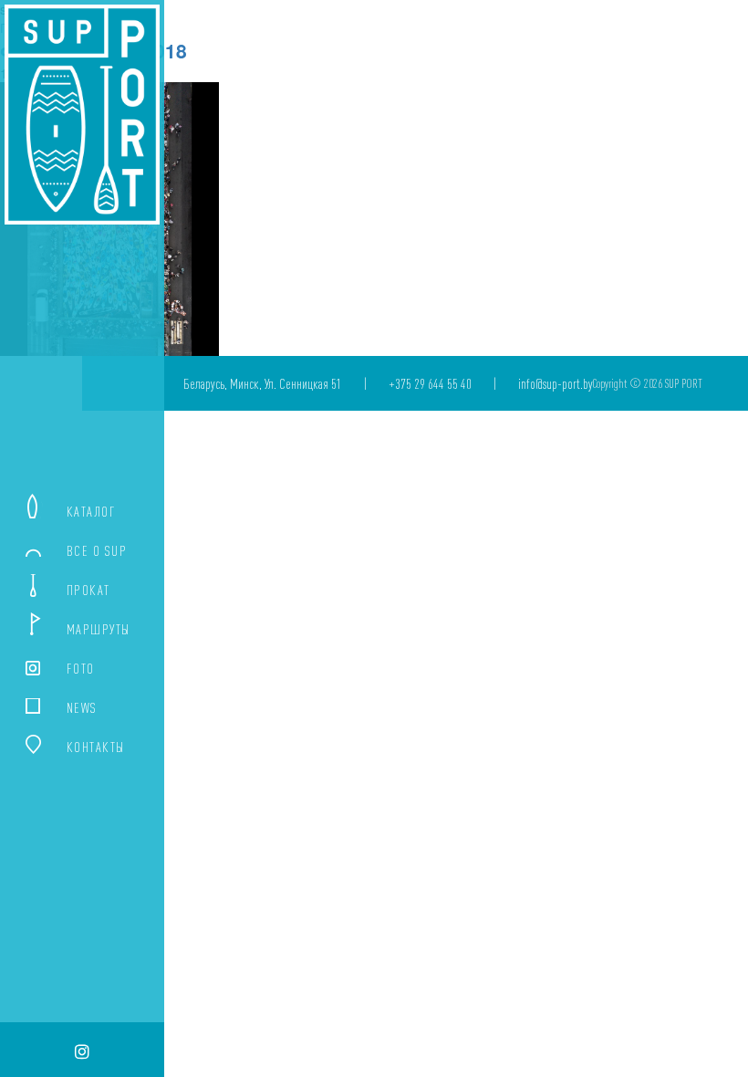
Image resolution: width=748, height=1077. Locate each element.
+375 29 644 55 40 (430, 383)
